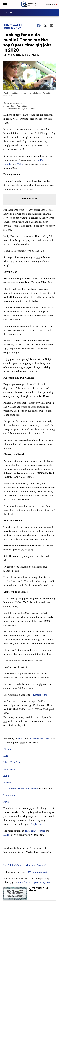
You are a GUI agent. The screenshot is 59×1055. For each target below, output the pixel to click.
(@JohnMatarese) (37, 871)
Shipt (6, 775)
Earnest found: (40, 694)
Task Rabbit (9, 788)
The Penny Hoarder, (38, 738)
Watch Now (51, 4)
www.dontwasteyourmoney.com (34, 882)
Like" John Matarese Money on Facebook (25, 865)
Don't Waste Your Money (12, 26)
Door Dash (9, 768)
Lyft (5, 755)
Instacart (7, 782)
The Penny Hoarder (35, 830)
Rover (6, 801)
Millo (20, 163)
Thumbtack (9, 795)
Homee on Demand (28, 788)
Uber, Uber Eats (11, 762)
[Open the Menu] (4, 4)
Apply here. (37, 824)
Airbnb (7, 749)
